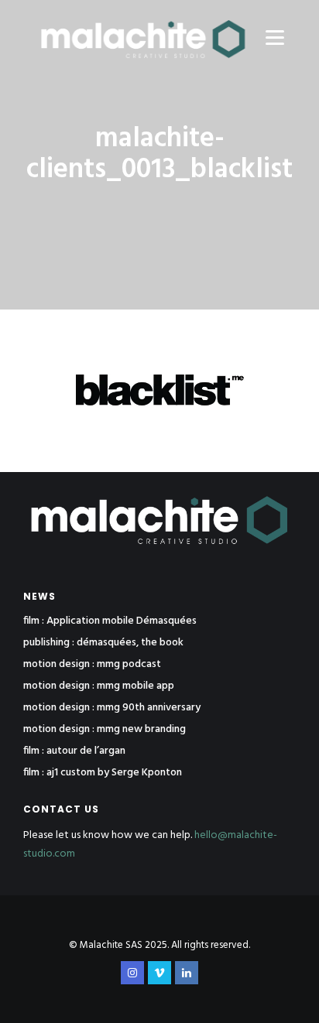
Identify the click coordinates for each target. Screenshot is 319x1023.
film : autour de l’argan (74, 751)
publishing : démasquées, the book (103, 643)
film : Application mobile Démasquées (110, 621)
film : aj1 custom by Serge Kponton (102, 773)
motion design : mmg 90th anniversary (112, 708)
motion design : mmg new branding (104, 729)
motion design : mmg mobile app (98, 686)
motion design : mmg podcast (92, 664)
